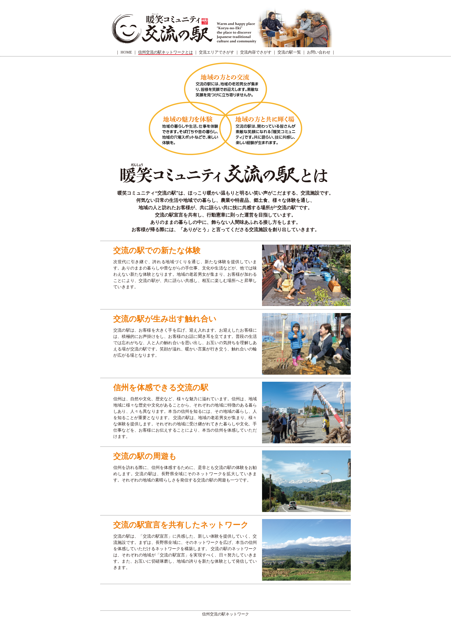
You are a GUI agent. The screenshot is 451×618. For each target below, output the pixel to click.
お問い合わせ (318, 52)
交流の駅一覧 (289, 52)
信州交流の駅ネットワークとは (165, 52)
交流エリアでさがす (216, 52)
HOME (126, 52)
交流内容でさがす (255, 52)
